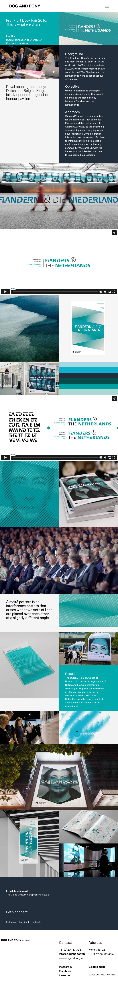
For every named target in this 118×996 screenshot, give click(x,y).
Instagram (11, 922)
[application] (29, 494)
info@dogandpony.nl (72, 954)
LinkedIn (36, 922)
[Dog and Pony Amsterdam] (24, 6)
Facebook (24, 922)
